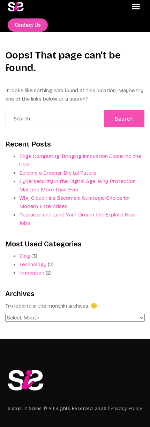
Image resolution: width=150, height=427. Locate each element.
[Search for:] (54, 118)
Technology (32, 264)
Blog (24, 256)
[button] (136, 6)
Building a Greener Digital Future (57, 173)
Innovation (31, 273)
